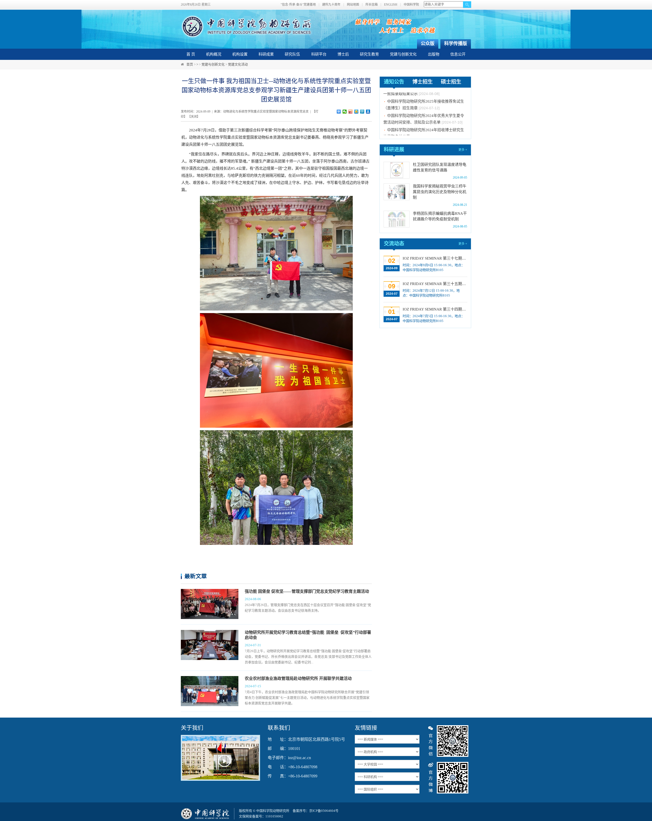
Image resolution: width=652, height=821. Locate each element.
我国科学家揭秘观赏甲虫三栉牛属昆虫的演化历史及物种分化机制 (439, 191)
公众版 (427, 43)
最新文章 (195, 576)
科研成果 (266, 54)
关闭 (194, 116)
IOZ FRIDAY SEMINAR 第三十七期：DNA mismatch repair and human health (434, 258)
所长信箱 (371, 4)
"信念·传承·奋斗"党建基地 (298, 4)
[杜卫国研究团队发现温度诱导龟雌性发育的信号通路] (397, 170)
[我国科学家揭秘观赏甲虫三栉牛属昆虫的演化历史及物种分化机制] (397, 191)
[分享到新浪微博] (350, 112)
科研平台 (319, 54)
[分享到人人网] (368, 112)
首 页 (190, 54)
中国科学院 (411, 4)
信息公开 (458, 54)
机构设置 (240, 54)
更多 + (462, 150)
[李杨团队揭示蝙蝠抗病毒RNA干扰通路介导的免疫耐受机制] (397, 219)
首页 (189, 64)
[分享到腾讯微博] (362, 112)
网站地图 (353, 4)
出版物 (433, 54)
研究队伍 (292, 54)
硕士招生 (451, 82)
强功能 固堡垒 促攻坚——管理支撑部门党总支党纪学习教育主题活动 (307, 591)
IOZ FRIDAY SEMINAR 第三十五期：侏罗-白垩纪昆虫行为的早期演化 (434, 284)
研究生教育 (369, 54)
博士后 (343, 54)
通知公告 (394, 82)
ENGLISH (390, 4)
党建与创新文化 (403, 54)
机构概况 (213, 54)
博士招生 (422, 82)
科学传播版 (455, 43)
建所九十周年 (331, 4)
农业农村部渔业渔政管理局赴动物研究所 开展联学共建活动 (298, 678)
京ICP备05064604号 (323, 811)
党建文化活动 (238, 64)
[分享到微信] (345, 112)
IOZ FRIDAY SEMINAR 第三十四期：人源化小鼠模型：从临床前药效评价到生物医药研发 (434, 309)
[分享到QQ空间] (356, 112)
